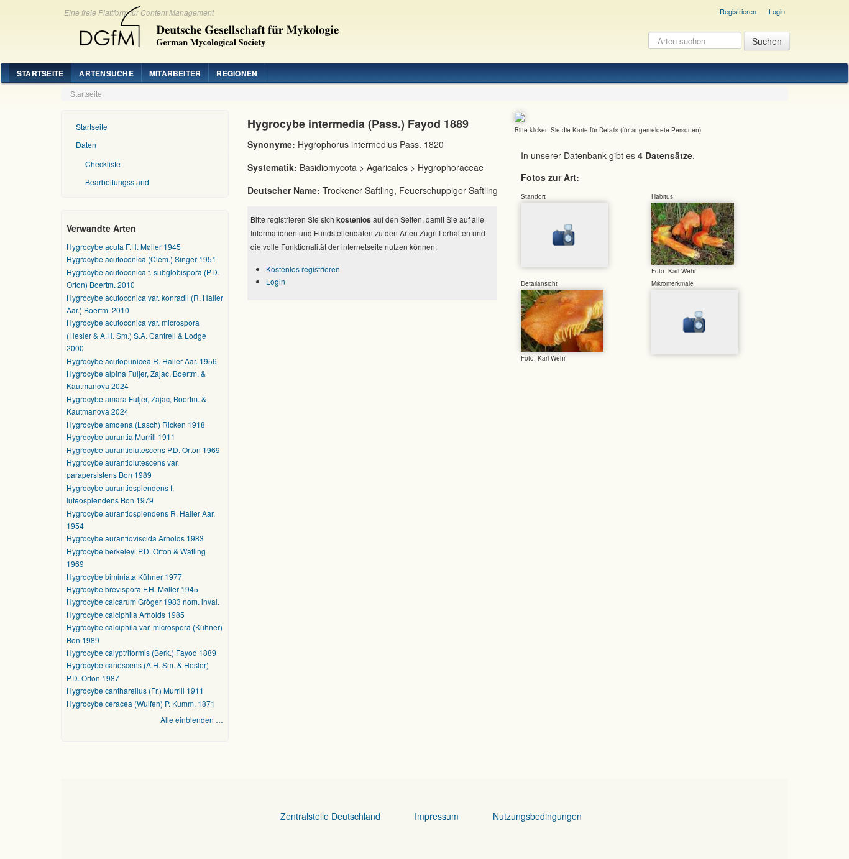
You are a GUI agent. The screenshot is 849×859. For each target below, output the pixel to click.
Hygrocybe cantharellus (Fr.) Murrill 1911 (135, 690)
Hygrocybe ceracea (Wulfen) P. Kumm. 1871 (141, 703)
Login (777, 11)
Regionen (236, 73)
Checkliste (103, 163)
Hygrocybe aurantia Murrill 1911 (121, 436)
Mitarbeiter (175, 73)
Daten (86, 144)
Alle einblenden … (191, 719)
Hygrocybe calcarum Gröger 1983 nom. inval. (143, 601)
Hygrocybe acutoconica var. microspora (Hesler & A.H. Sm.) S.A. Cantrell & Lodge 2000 (136, 335)
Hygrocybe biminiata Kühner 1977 (124, 576)
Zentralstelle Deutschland (330, 816)
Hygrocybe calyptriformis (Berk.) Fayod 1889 (141, 652)
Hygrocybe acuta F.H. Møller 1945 (124, 246)
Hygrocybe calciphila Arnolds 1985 (126, 614)
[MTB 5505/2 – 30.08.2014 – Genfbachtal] (692, 233)
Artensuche (106, 73)
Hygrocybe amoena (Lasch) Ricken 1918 (136, 424)
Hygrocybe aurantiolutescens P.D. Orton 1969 (143, 449)
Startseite (40, 73)
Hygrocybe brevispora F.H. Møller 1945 (132, 589)
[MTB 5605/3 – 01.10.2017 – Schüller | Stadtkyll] (562, 320)
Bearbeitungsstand (117, 182)
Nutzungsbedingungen (537, 816)
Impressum (437, 816)
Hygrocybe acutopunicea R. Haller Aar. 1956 (142, 361)
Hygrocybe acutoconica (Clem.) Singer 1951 (141, 259)
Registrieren (738, 11)
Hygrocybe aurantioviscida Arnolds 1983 (135, 538)
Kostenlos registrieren (303, 269)
